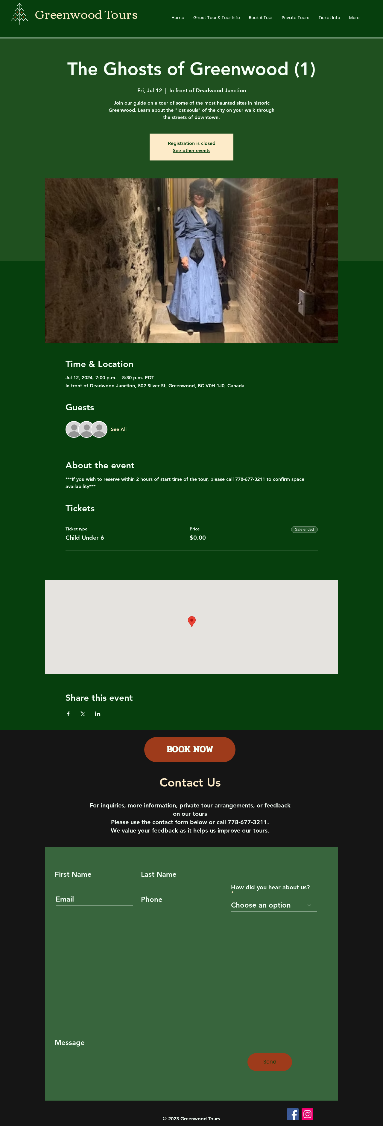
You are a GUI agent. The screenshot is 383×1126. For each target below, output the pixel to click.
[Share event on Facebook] (68, 714)
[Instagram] (307, 1114)
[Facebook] (293, 1114)
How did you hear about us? (270, 887)
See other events (191, 150)
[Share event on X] (83, 714)
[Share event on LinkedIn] (98, 714)
